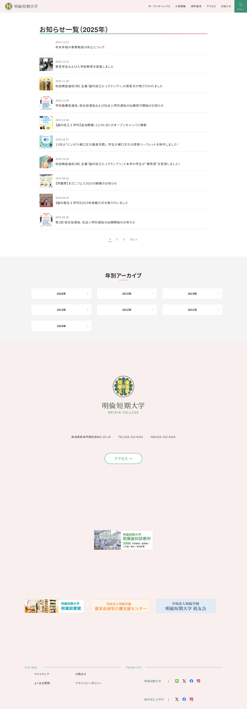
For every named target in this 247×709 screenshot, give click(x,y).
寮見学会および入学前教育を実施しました (84, 66)
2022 (125, 310)
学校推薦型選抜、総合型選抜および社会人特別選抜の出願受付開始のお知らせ (109, 105)
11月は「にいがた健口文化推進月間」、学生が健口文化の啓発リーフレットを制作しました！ (117, 144)
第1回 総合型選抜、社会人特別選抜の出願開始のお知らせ (95, 222)
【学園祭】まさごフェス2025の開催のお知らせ (86, 183)
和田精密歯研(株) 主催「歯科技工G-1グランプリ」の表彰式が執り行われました (109, 86)
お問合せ (80, 674)
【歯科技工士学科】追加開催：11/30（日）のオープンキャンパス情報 (101, 125)
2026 (60, 294)
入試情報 (180, 6)
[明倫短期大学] (30, 6)
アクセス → (123, 458)
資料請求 (196, 6)
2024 (191, 294)
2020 (60, 326)
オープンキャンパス (159, 6)
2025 (125, 294)
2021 (191, 310)
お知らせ (226, 6)
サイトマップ (41, 674)
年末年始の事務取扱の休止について (80, 47)
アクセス (211, 6)
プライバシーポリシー (88, 683)
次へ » (134, 239)
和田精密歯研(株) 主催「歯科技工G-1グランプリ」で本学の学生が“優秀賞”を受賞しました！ (117, 164)
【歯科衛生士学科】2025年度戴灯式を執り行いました (91, 203)
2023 (60, 310)
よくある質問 (42, 683)
